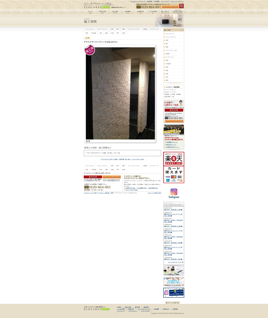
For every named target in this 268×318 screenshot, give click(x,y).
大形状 (173, 94)
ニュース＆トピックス (144, 309)
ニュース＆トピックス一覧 (175, 262)
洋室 (100, 33)
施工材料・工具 (169, 96)
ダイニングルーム (102, 29)
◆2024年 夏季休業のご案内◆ (173, 243)
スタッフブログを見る (131, 190)
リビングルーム (89, 29)
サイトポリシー (133, 311)
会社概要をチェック (172, 142)
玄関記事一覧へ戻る (124, 159)
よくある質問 (121, 309)
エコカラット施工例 (103, 193)
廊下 (118, 29)
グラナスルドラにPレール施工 (109, 159)
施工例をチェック (171, 144)
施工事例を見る (153, 188)
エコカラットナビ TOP (90, 193)
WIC (118, 33)
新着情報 (149, 1)
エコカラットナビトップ (138, 1)
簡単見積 (175, 309)
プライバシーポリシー (177, 1)
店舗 (112, 33)
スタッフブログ (145, 311)
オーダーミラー (154, 29)
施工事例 (137, 307)
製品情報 (146, 307)
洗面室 (145, 29)
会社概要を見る (142, 188)
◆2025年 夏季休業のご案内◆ (173, 226)
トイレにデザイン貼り (138, 159)
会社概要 (156, 1)
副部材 (179, 94)
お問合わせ (166, 309)
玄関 (112, 29)
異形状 (167, 94)
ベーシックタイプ (170, 89)
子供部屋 (93, 33)
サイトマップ (165, 1)
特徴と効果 (128, 307)
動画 (123, 33)
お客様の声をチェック (172, 147)
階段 (106, 33)
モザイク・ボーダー (171, 92)
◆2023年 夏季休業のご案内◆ (173, 259)
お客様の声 (131, 309)
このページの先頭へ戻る (154, 193)
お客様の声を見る (130, 188)
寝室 (123, 29)
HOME (119, 307)
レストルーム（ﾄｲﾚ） (134, 29)
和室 (86, 33)
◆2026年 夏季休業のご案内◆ (173, 209)
